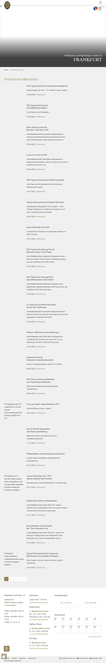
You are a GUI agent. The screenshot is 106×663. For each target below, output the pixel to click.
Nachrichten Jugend (17, 70)
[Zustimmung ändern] (4, 656)
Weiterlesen (41, 94)
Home (6, 70)
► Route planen (10, 605)
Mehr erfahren (65, 603)
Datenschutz (32, 658)
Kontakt (6, 658)
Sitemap (14, 658)
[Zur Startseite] (7, 2)
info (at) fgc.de (15, 622)
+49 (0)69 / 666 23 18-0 (67, 658)
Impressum (22, 658)
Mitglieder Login (96, 658)
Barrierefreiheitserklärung (12, 661)
